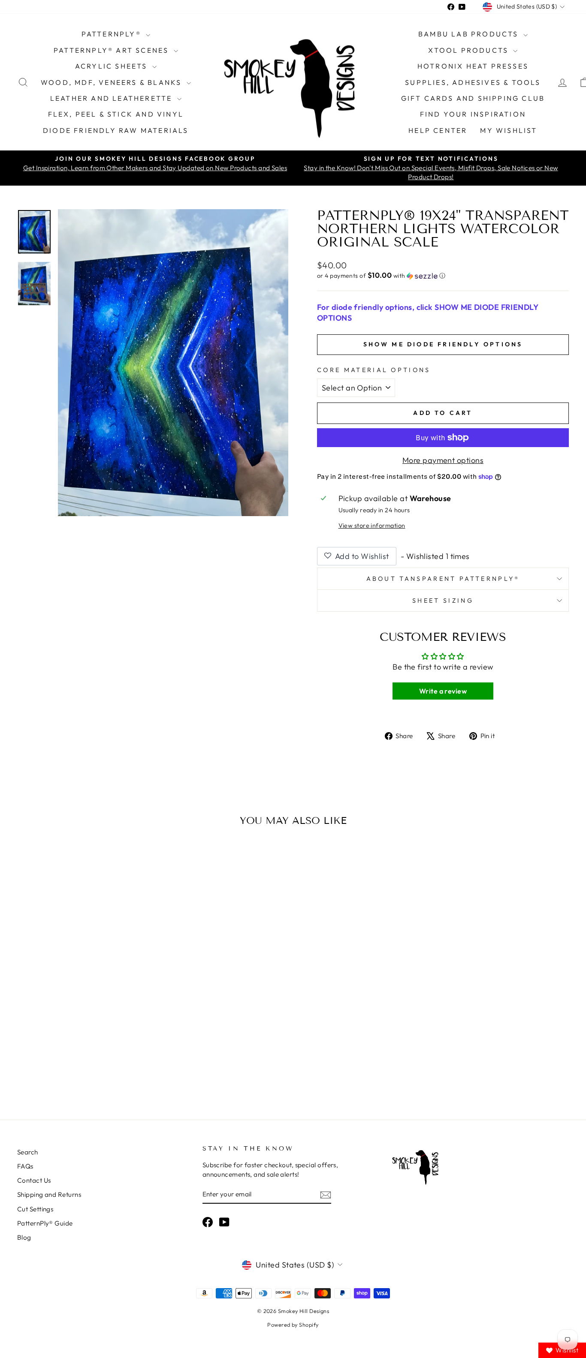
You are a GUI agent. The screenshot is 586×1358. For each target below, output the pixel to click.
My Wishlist (508, 130)
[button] (443, 275)
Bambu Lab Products (469, 34)
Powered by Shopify (292, 1324)
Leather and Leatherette (112, 98)
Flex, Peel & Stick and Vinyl (116, 114)
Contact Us (34, 1180)
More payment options (442, 460)
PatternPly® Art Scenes (113, 50)
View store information (371, 525)
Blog (24, 1237)
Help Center (437, 130)
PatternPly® (113, 34)
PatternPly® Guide (45, 1223)
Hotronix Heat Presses (473, 66)
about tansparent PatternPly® (443, 579)
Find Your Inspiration (473, 114)
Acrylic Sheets (112, 66)
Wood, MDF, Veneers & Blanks (112, 82)
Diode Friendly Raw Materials (116, 130)
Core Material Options (374, 370)
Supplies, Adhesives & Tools (473, 82)
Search (27, 1152)
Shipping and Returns (49, 1194)
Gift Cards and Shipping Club (473, 98)
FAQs (25, 1166)
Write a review (443, 691)
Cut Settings (35, 1209)
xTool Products (469, 50)
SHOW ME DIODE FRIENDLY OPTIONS (443, 344)
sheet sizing (443, 600)
